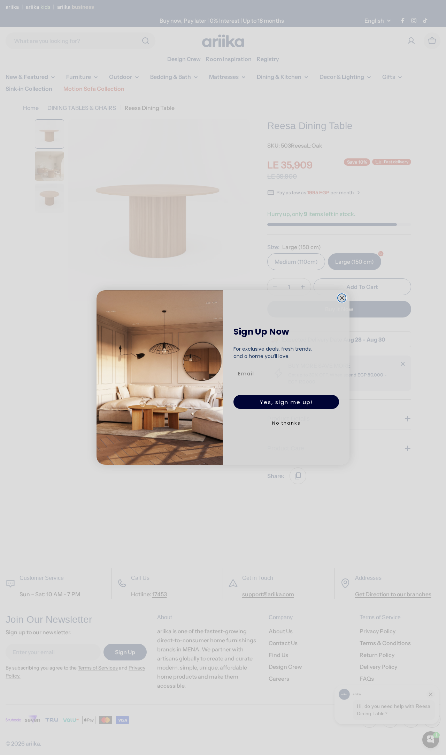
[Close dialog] (342, 298)
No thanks (286, 423)
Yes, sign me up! (286, 402)
